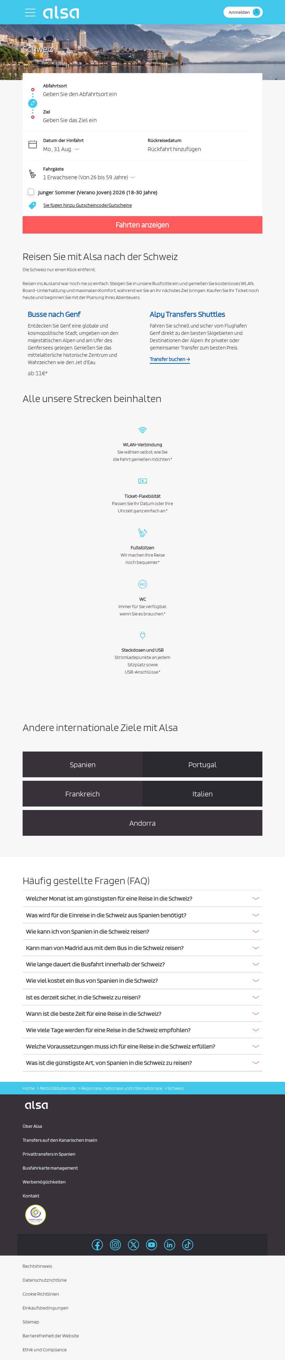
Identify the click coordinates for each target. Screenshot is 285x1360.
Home (29, 1088)
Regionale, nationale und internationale (121, 1088)
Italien (203, 793)
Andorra (142, 822)
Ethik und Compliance (45, 1349)
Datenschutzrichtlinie (45, 1280)
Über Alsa (32, 1126)
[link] (32, 103)
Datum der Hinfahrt (63, 140)
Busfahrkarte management (50, 1168)
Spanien (83, 764)
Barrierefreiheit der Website (51, 1335)
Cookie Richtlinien (41, 1294)
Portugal (202, 764)
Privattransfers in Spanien (49, 1154)
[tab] (142, 898)
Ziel (46, 112)
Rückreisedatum (164, 140)
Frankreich (82, 793)
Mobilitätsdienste (58, 1088)
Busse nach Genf (54, 314)
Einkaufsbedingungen (45, 1308)
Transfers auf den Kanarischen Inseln (60, 1140)
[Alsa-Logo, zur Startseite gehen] (62, 12)
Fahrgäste (53, 169)
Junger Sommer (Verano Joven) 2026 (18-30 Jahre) (97, 192)
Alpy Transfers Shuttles (187, 314)
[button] (147, 174)
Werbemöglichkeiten (44, 1182)
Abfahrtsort (55, 85)
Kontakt (31, 1195)
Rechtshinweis (37, 1266)
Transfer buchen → (170, 359)
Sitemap (31, 1321)
